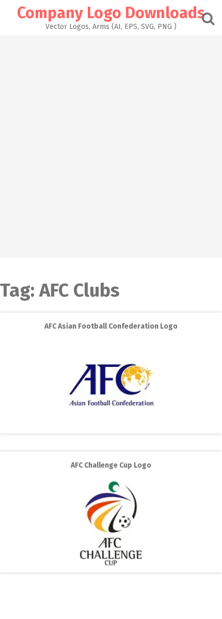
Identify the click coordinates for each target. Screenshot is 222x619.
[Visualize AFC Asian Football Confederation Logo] (111, 426)
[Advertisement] (111, 147)
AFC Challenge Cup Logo (111, 465)
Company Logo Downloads (111, 13)
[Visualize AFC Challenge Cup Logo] (111, 565)
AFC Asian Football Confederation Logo (111, 326)
